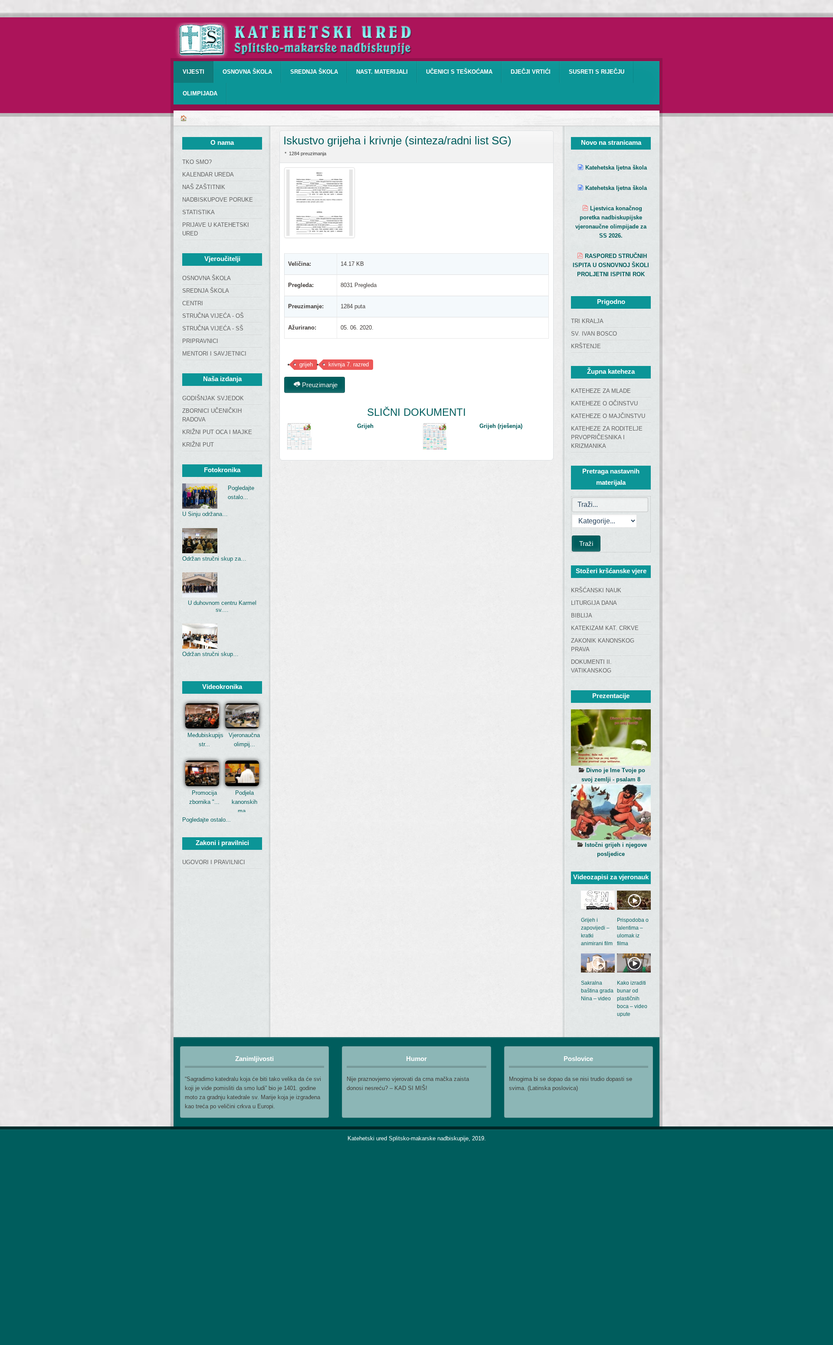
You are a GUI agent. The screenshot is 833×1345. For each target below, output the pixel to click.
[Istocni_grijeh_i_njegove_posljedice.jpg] (611, 812)
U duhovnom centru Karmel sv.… (222, 606)
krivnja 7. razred (348, 364)
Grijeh (365, 426)
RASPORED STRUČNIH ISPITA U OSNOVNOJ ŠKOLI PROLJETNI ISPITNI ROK (611, 265)
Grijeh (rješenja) (500, 426)
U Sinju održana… (205, 514)
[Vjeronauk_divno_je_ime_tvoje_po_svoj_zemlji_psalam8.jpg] (611, 737)
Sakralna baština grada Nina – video (597, 991)
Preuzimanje (319, 384)
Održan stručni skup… (210, 654)
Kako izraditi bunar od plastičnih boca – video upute (632, 998)
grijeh (306, 364)
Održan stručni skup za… (214, 558)
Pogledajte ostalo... (206, 819)
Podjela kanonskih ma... (244, 802)
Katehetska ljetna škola (616, 167)
